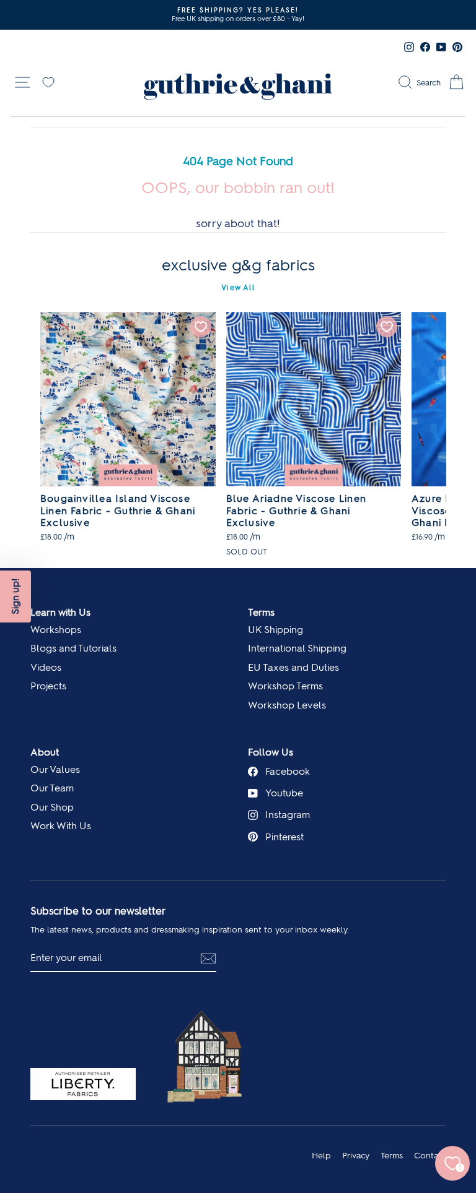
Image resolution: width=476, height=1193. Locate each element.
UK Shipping (275, 629)
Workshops (55, 629)
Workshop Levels (287, 705)
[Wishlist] (48, 81)
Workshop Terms (285, 686)
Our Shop (52, 807)
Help (321, 1155)
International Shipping (297, 648)
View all (238, 287)
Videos (45, 667)
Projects (48, 686)
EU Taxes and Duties (293, 667)
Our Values (55, 769)
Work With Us (60, 826)
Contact (430, 1155)
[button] (15, 596)
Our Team (52, 788)
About (44, 752)
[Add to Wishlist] (201, 327)
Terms (261, 612)
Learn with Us (60, 612)
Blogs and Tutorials (73, 648)
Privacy (355, 1155)
